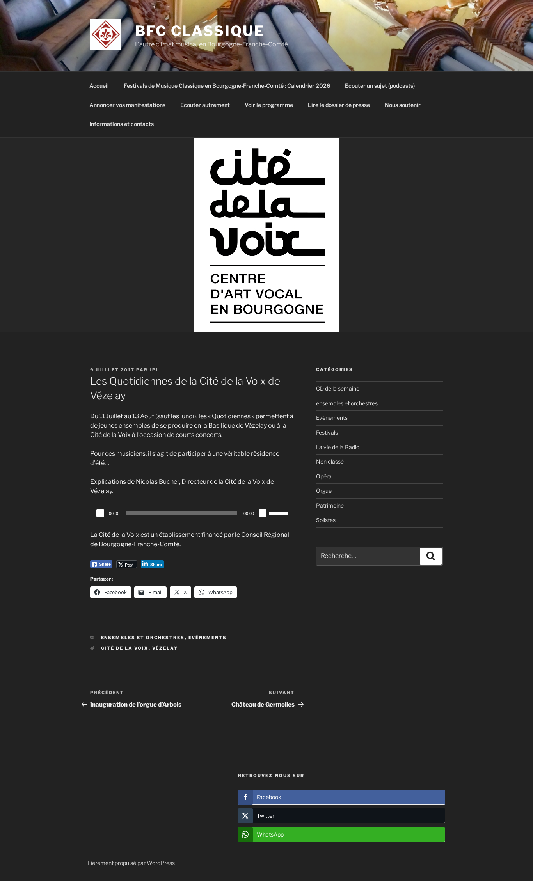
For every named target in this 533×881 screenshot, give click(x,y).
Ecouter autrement (205, 104)
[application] (192, 513)
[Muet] (262, 513)
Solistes (326, 520)
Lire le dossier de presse (339, 104)
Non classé (330, 461)
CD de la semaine (337, 388)
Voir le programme (269, 104)
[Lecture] (100, 513)
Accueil (99, 85)
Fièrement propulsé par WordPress (131, 863)
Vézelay (165, 648)
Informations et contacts (121, 124)
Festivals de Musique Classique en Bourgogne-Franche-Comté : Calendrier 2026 (227, 85)
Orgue (324, 490)
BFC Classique (199, 30)
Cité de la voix (125, 648)
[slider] (280, 512)
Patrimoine (330, 505)
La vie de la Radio (337, 447)
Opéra (324, 476)
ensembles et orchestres (143, 637)
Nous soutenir (403, 104)
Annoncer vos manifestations (127, 104)
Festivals (327, 432)
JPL (154, 370)
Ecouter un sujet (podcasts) (380, 85)
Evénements (207, 637)
